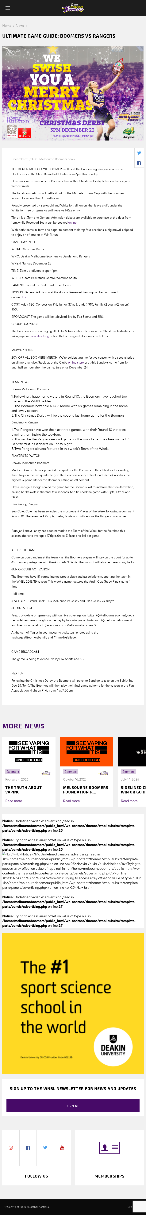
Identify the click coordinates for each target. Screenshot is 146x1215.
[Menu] (8, 8)
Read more (13, 801)
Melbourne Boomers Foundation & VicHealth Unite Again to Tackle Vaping (85, 789)
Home (7, 26)
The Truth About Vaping (23, 789)
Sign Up (73, 1105)
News (20, 26)
